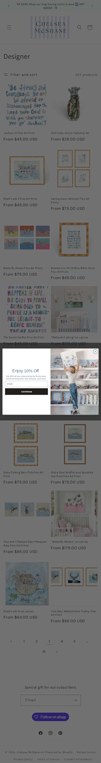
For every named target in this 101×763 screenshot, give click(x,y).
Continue (26, 391)
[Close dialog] (95, 351)
